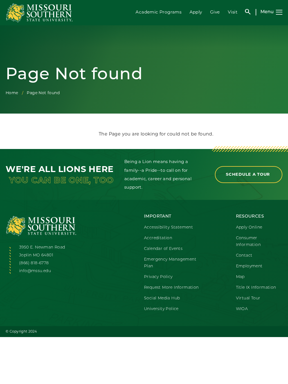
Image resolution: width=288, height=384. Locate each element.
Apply (196, 12)
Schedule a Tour (248, 174)
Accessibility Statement (168, 227)
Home (12, 92)
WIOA (242, 309)
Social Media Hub (162, 298)
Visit (232, 12)
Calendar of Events (163, 249)
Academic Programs (158, 12)
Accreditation (158, 238)
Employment (249, 266)
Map (240, 277)
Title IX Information (256, 288)
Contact (244, 256)
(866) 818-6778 (34, 263)
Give (215, 12)
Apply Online (249, 227)
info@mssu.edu (35, 271)
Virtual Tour (248, 298)
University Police (161, 309)
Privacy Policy (158, 277)
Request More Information (171, 288)
